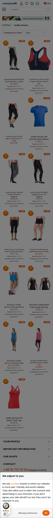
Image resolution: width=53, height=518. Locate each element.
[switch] (6, 514)
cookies (15, 483)
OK (46, 513)
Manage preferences (28, 513)
